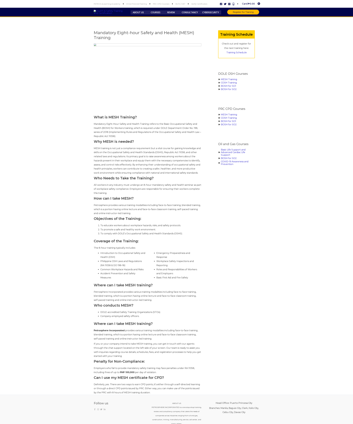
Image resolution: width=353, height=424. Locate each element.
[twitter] (101, 409)
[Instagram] (229, 4)
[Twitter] (225, 4)
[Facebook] (221, 4)
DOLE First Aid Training (136, 4)
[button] (145, 12)
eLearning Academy (111, 4)
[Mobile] (233, 4)
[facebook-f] (95, 409)
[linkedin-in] (105, 409)
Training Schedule (236, 52)
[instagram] (98, 409)
